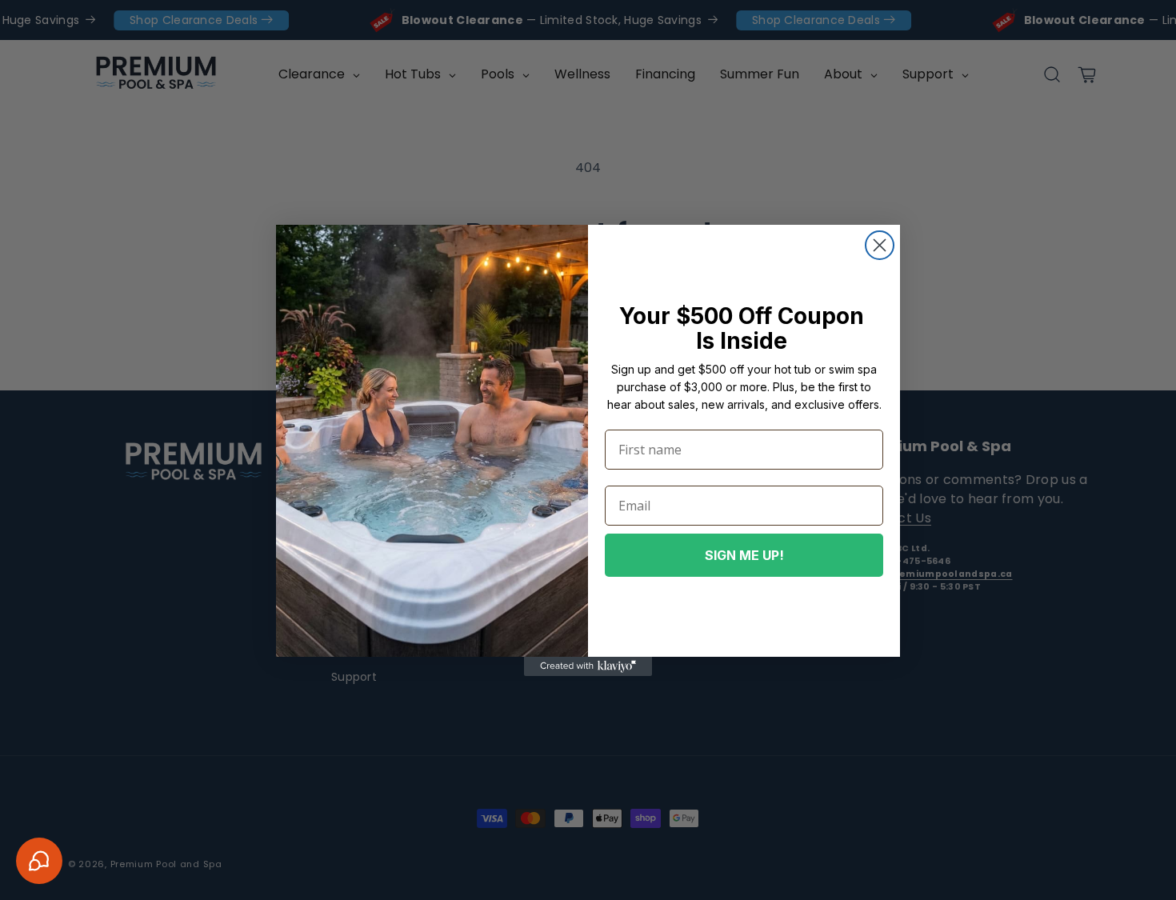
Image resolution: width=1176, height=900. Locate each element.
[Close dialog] (880, 245)
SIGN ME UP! (744, 555)
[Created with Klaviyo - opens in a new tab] (588, 666)
